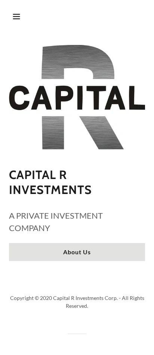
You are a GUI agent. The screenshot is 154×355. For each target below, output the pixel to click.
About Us (77, 251)
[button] (17, 16)
